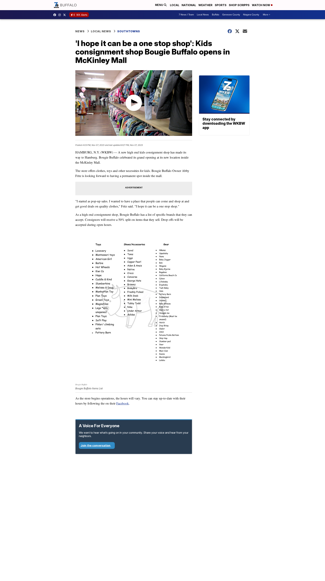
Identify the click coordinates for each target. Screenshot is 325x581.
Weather (205, 5)
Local (174, 5)
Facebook (122, 403)
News (80, 31)
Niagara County (251, 14)
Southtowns (128, 31)
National (189, 5)
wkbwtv (55, 15)
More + (266, 14)
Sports (220, 5)
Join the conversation (96, 445)
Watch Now (261, 5)
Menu (159, 5)
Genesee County (231, 14)
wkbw (60, 15)
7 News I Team (186, 14)
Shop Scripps (239, 5)
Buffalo (215, 14)
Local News (203, 14)
